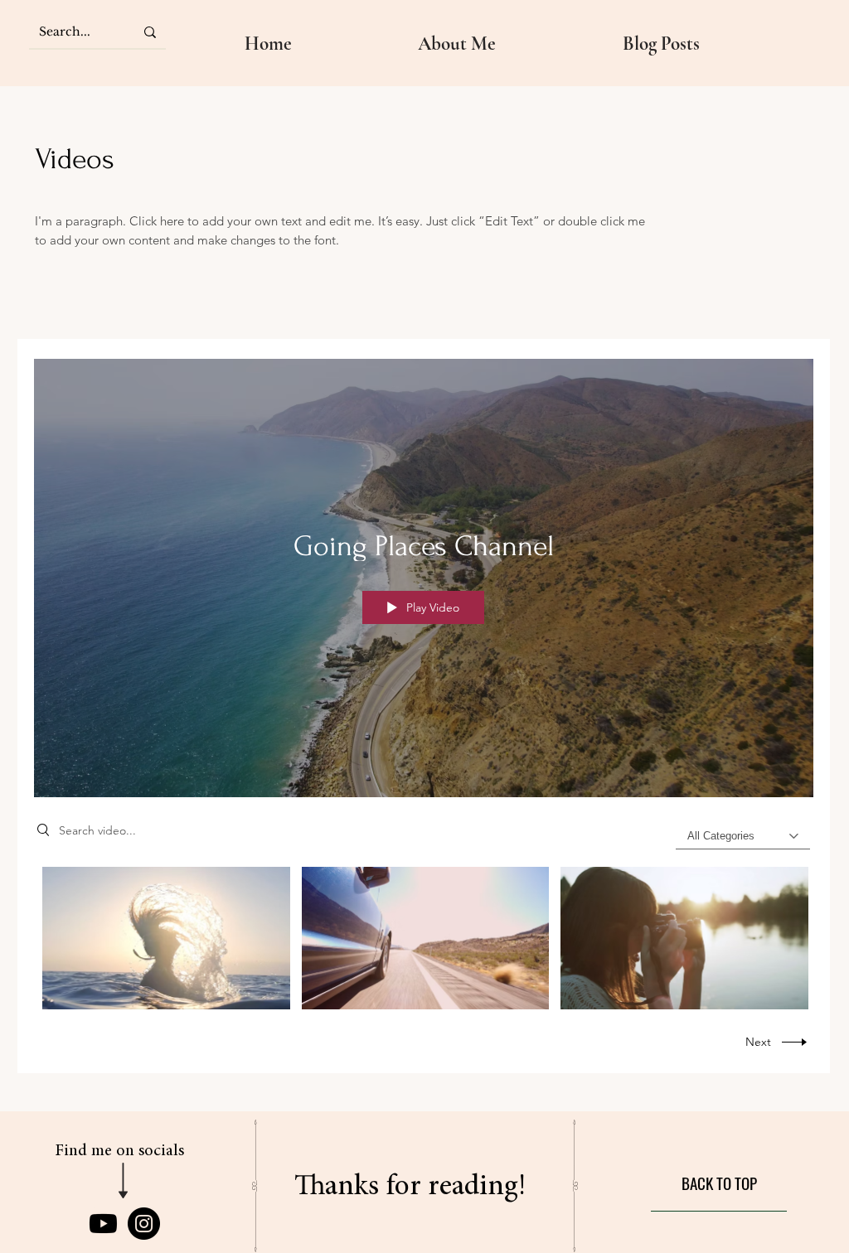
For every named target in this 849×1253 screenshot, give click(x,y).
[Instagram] (144, 1223)
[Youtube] (103, 1223)
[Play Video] (166, 938)
